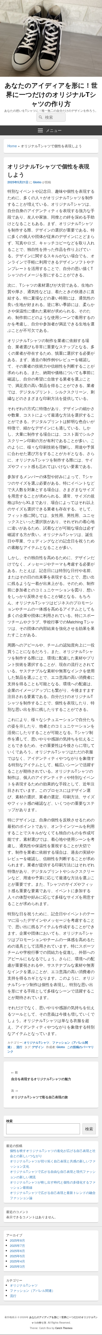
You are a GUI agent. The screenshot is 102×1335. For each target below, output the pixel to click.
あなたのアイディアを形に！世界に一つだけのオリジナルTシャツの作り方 (51, 94)
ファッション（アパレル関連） (32, 1290)
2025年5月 (17, 1256)
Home (12, 145)
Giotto (37, 182)
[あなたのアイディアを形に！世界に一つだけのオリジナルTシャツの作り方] (51, 75)
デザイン (38, 1047)
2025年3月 (17, 1266)
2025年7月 (17, 1245)
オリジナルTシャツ (36, 1042)
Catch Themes (64, 1328)
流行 (19, 1047)
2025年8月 (17, 1240)
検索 (9, 1120)
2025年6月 (17, 1250)
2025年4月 (17, 1261)
